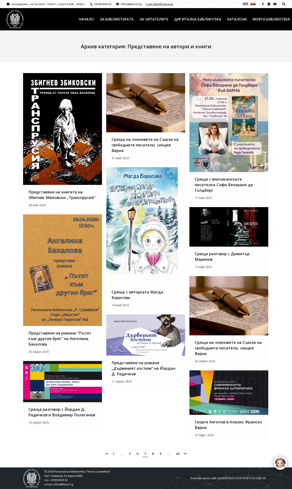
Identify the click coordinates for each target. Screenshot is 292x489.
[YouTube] (274, 4)
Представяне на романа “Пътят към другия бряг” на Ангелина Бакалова (59, 338)
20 (177, 454)
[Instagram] (268, 4)
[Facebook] (262, 4)
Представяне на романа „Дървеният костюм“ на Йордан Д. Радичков (143, 368)
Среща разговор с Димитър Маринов (222, 256)
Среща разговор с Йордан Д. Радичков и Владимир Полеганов (61, 412)
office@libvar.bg (63, 484)
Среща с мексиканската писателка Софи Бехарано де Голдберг (224, 185)
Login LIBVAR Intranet (159, 4)
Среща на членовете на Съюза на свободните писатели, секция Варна (145, 145)
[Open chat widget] (280, 463)
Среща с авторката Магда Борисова (137, 294)
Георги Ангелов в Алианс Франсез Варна (228, 424)
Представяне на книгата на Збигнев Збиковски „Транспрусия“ (61, 194)
